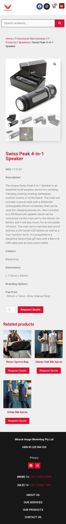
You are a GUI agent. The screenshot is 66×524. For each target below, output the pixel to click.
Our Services (33, 502)
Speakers (24, 42)
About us (33, 495)
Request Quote (31, 309)
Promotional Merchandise (30, 38)
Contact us (33, 517)
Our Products (33, 509)
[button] (61, 6)
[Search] (59, 23)
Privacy (34, 457)
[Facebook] (39, 6)
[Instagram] (47, 6)
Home (9, 38)
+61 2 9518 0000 (41, 476)
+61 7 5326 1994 (40, 485)
